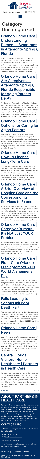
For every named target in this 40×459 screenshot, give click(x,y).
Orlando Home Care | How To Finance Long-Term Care (19, 156)
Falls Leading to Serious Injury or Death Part (15, 302)
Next (36, 390)
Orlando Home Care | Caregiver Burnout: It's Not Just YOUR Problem (19, 231)
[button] (20, 16)
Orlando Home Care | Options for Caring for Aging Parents (20, 125)
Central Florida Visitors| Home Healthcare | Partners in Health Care (19, 361)
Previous (5, 390)
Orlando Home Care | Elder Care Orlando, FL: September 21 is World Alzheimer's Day (19, 267)
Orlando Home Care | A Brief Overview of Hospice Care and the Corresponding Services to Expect (19, 193)
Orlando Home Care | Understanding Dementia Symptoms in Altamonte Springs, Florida (19, 45)
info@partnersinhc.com (11, 12)
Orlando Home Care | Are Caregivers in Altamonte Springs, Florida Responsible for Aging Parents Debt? (19, 87)
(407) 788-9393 (31, 12)
